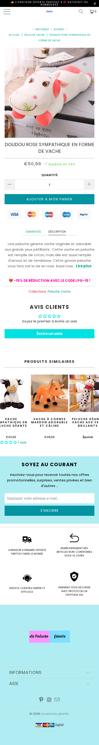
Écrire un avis (49, 333)
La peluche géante (55, 714)
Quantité (49, 175)
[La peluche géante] (49, 11)
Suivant (59, 29)
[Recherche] (83, 11)
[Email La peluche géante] (57, 700)
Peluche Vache (59, 291)
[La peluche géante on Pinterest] (41, 700)
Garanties (33, 232)
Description (57, 232)
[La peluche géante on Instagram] (49, 700)
